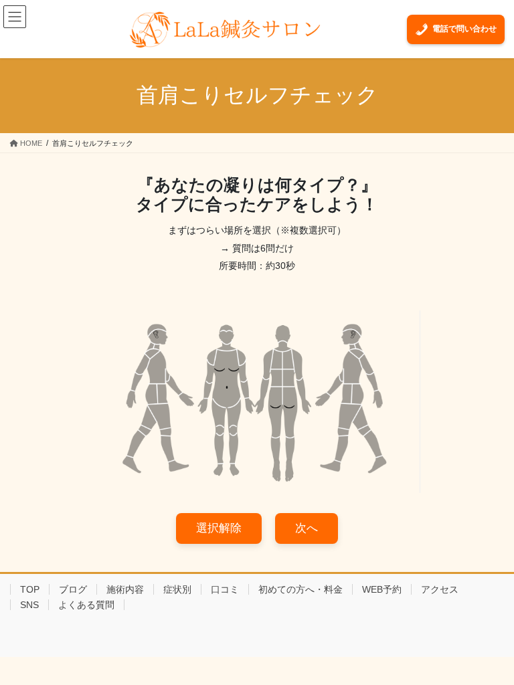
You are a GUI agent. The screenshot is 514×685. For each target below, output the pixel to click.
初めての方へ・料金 (300, 589)
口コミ (225, 589)
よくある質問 (86, 604)
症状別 (177, 589)
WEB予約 (382, 589)
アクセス (439, 589)
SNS (29, 604)
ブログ (73, 589)
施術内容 (125, 589)
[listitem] (156, 347)
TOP (29, 589)
